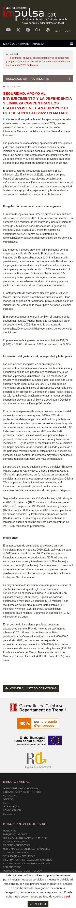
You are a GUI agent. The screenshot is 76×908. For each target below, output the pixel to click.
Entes (6, 803)
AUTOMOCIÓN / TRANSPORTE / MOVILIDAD (26, 863)
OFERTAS (8, 799)
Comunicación (12, 810)
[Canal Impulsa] (8, 30)
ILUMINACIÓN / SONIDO (15, 841)
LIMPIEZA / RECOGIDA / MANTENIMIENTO (25, 838)
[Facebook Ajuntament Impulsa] (28, 30)
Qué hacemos (11, 806)
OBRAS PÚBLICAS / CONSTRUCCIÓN (22, 871)
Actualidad (12, 54)
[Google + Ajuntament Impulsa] (37, 30)
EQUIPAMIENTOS (12, 867)
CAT (67, 31)
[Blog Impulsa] (48, 30)
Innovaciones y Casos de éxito (22, 792)
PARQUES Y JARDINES (15, 834)
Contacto (9, 814)
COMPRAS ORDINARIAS (16, 852)
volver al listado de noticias (33, 688)
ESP (57, 31)
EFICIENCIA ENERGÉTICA (16, 845)
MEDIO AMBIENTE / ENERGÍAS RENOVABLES (26, 849)
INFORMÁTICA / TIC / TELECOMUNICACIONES (27, 860)
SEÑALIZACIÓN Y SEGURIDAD (19, 856)
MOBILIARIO (9, 830)
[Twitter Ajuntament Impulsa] (18, 30)
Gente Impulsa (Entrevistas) (20, 788)
